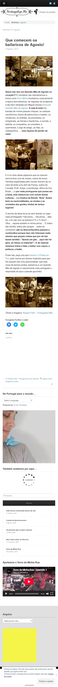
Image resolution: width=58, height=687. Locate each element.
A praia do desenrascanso (16, 520)
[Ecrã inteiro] (51, 593)
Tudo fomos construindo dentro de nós (21, 510)
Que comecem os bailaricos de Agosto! (24, 42)
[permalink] (51, 384)
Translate (23, 405)
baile (50, 378)
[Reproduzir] (6, 593)
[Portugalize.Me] (29, 12)
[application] (29, 581)
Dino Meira (22, 98)
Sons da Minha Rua (13, 549)
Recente (29, 503)
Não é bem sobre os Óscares (17, 539)
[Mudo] (47, 593)
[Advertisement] (19, 645)
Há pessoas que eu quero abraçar (19, 530)
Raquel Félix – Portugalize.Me (37, 312)
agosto (45, 378)
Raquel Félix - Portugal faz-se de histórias (23, 378)
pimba (16, 381)
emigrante (9, 381)
